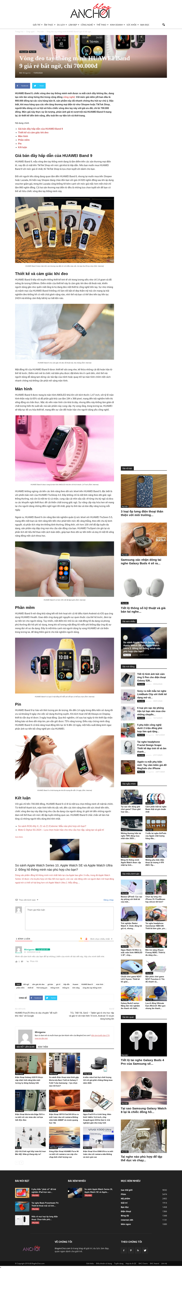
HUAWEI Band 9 (87, 984)
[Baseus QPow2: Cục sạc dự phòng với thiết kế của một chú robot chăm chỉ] (131, 887)
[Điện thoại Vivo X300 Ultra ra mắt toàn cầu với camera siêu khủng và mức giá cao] (98, 1137)
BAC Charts (143, 1263)
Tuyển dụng (118, 1263)
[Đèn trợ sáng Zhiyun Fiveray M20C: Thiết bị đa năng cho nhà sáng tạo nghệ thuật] (156, 940)
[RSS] (138, 1250)
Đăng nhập (108, 900)
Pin (20, 143)
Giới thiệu (90, 1263)
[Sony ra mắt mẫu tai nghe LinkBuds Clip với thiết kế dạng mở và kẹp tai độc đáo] (128, 696)
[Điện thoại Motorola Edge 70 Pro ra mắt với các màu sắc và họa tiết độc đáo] (30, 1100)
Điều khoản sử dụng (104, 1263)
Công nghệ (87, 24)
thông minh (54, 988)
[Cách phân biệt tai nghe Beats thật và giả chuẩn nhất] (156, 797)
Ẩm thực (48, 24)
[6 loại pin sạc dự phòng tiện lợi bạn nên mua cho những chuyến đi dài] (128, 713)
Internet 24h (88, 1111)
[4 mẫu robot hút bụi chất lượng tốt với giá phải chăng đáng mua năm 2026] (98, 1063)
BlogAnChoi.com (62, 1248)
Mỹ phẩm (125, 1198)
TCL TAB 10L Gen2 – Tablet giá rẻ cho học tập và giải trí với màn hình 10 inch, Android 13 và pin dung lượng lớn (91, 1016)
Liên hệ (164, 1263)
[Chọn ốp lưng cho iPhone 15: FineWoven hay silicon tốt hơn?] (156, 887)
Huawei (75, 984)
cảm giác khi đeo (38, 984)
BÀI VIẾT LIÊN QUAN (25, 1047)
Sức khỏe (131, 24)
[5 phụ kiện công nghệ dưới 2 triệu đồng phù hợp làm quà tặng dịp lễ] (128, 730)
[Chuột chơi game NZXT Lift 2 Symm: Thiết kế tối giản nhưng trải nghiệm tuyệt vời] (131, 967)
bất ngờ (26, 984)
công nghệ (69, 97)
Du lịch (61, 24)
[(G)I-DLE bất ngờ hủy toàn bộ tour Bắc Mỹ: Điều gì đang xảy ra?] (30, 1137)
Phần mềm (24, 140)
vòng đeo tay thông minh (92, 988)
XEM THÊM (43, 1047)
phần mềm (20, 988)
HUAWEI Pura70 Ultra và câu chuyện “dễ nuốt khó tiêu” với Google (36, 1014)
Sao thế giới (127, 1190)
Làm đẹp (73, 24)
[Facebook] (124, 1250)
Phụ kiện (32, 52)
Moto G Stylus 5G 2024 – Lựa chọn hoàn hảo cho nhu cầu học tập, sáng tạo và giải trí (61, 830)
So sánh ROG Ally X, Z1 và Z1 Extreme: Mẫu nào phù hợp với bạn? (52, 826)
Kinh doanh (116, 24)
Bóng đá (125, 1215)
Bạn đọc (144, 24)
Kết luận (22, 147)
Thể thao (101, 24)
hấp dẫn (66, 984)
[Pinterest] (131, 1250)
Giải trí (36, 24)
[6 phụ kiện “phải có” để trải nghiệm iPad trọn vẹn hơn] (22, 1193)
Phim (123, 1194)
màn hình (99, 984)
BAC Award (154, 1263)
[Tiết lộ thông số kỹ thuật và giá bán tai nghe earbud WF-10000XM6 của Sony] (144, 587)
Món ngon (126, 1224)
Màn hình (23, 136)
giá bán (50, 984)
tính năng (75, 988)
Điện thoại (19, 1074)
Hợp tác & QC (131, 1263)
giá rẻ (58, 984)
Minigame (40, 1032)
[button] (163, 24)
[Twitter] (145, 1250)
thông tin (65, 988)
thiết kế (30, 988)
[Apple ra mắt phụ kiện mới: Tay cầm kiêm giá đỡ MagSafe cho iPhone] (128, 767)
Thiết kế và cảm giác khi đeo (33, 132)
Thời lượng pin (41, 988)
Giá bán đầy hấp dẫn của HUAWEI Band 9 (40, 129)
